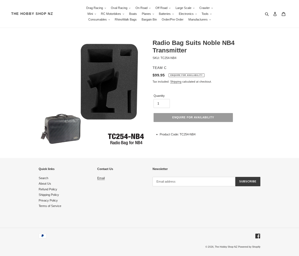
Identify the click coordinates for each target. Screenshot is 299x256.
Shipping (175, 81)
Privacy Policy (48, 200)
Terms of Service (50, 206)
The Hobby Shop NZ (32, 14)
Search (43, 178)
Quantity (159, 95)
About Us (45, 183)
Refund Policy (48, 189)
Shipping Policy (49, 194)
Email (101, 178)
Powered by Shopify (249, 246)
